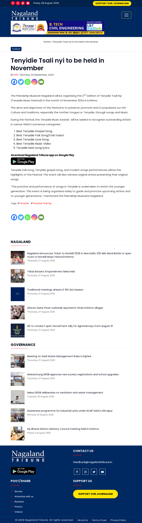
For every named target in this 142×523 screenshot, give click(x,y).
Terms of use (99, 520)
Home (47, 41)
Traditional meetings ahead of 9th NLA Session (55, 289)
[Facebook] (13, 3)
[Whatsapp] (28, 82)
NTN (16, 74)
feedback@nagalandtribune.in (92, 462)
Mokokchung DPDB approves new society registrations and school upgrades (73, 374)
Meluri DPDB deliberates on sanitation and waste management (65, 392)
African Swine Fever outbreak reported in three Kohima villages (65, 308)
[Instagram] (18, 3)
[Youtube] (28, 3)
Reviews (19, 501)
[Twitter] (23, 3)
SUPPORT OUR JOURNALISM (112, 3)
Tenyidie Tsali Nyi (42, 203)
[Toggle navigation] (126, 15)
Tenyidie (24, 203)
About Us (83, 520)
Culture (16, 48)
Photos (18, 506)
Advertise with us (24, 496)
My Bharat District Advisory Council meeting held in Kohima (63, 429)
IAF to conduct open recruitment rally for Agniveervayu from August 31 (70, 326)
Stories (18, 491)
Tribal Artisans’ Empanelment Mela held (51, 271)
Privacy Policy (118, 520)
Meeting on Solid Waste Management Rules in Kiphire (59, 356)
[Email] (41, 82)
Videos (19, 511)
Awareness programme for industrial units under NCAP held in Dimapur (70, 410)
